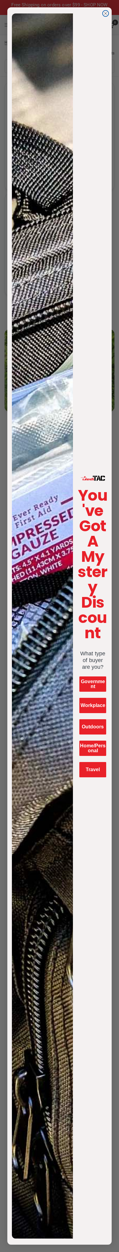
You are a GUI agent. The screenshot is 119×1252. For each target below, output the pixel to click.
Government (93, 684)
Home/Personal (93, 748)
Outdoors (93, 726)
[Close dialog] (106, 13)
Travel (93, 769)
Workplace (93, 705)
